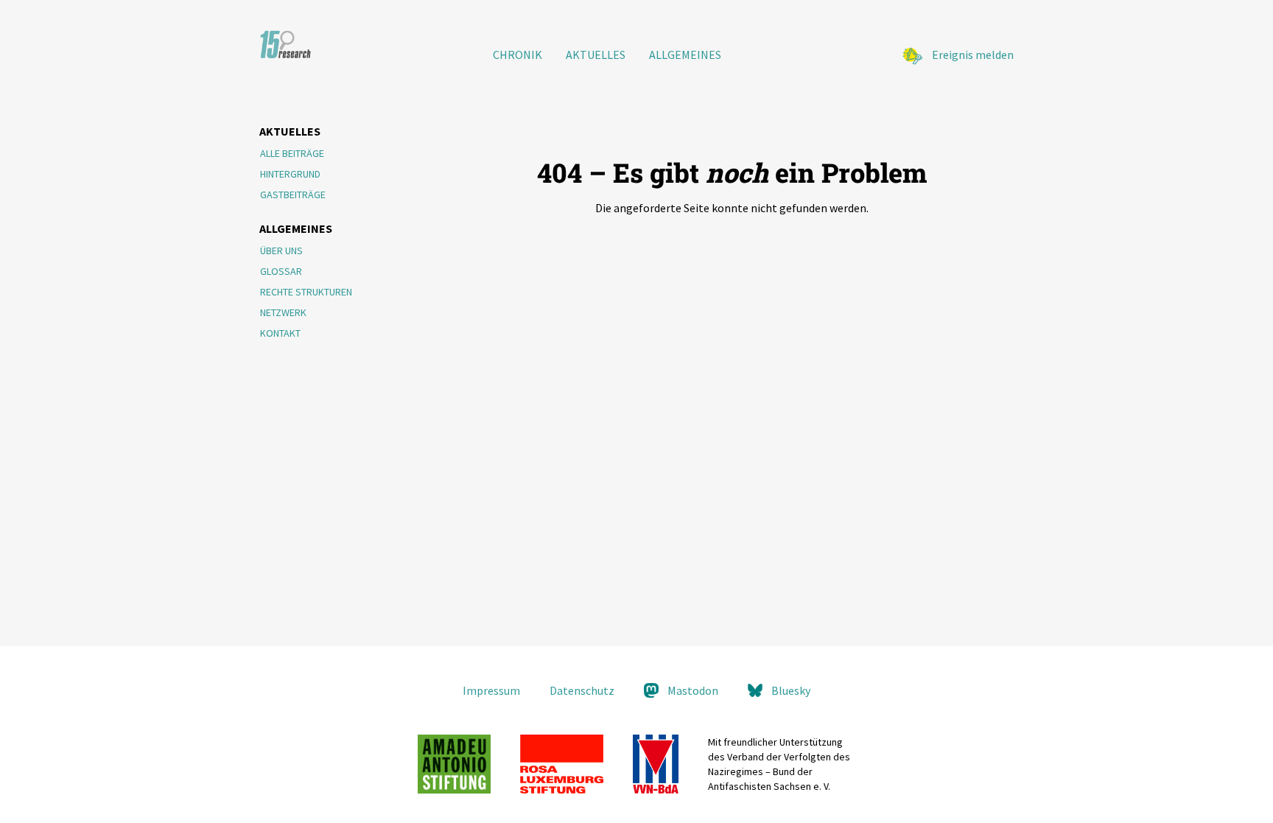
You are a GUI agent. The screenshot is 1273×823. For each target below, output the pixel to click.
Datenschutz (582, 690)
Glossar (281, 271)
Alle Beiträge (292, 153)
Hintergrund (290, 174)
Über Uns (281, 250)
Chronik (517, 54)
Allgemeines (685, 54)
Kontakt (280, 333)
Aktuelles (595, 54)
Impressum (491, 690)
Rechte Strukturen (306, 291)
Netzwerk (283, 312)
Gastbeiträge (293, 194)
